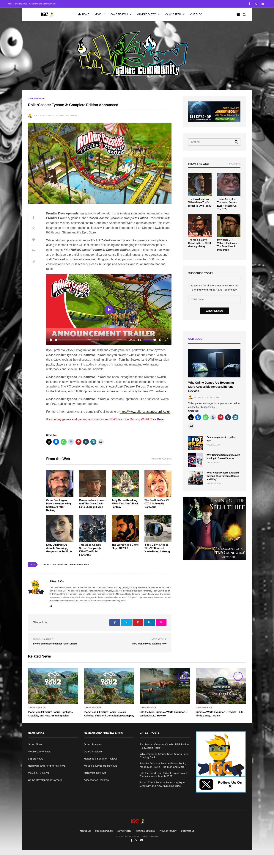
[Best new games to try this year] (195, 443)
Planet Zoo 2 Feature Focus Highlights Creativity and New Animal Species (162, 784)
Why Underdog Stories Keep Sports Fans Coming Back (164, 755)
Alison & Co (40, 116)
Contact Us (187, 831)
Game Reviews (119, 14)
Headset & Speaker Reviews (100, 758)
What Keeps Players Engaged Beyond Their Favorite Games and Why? (223, 476)
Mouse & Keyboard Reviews (100, 765)
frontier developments (54, 565)
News (98, 14)
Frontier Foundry (79, 565)
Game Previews (146, 14)
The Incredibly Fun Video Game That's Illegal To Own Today (199, 202)
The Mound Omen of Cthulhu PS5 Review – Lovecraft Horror (164, 746)
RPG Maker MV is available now (149, 643)
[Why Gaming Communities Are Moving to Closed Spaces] (195, 460)
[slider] (91, 340)
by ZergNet (234, 163)
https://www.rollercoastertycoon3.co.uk (145, 411)
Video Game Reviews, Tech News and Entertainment (31, 4)
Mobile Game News (39, 751)
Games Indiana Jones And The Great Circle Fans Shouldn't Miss (92, 503)
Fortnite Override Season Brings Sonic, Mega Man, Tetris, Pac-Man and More (163, 765)
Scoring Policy (104, 831)
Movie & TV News (38, 772)
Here (160, 419)
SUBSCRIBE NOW (214, 311)
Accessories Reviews (96, 779)
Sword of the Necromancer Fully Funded (55, 643)
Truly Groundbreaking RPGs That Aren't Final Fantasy (125, 503)
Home (85, 14)
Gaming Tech (173, 14)
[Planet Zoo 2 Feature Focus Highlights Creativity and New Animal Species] (53, 686)
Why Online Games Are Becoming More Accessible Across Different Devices (211, 387)
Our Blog (196, 14)
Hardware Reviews (95, 772)
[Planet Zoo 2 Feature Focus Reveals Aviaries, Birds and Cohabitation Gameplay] (109, 686)
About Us (85, 831)
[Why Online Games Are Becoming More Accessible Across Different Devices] (214, 363)
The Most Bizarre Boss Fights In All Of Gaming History (199, 243)
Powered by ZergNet (161, 458)
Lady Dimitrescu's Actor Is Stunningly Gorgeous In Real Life (59, 548)
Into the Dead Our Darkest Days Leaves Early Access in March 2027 (163, 774)
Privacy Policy (168, 831)
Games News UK (36, 99)
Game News (35, 744)
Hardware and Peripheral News (46, 765)
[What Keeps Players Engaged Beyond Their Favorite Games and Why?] (195, 478)
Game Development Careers (45, 779)
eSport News (35, 758)
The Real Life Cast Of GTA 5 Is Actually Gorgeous (156, 503)
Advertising (124, 831)
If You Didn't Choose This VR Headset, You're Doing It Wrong (157, 548)
